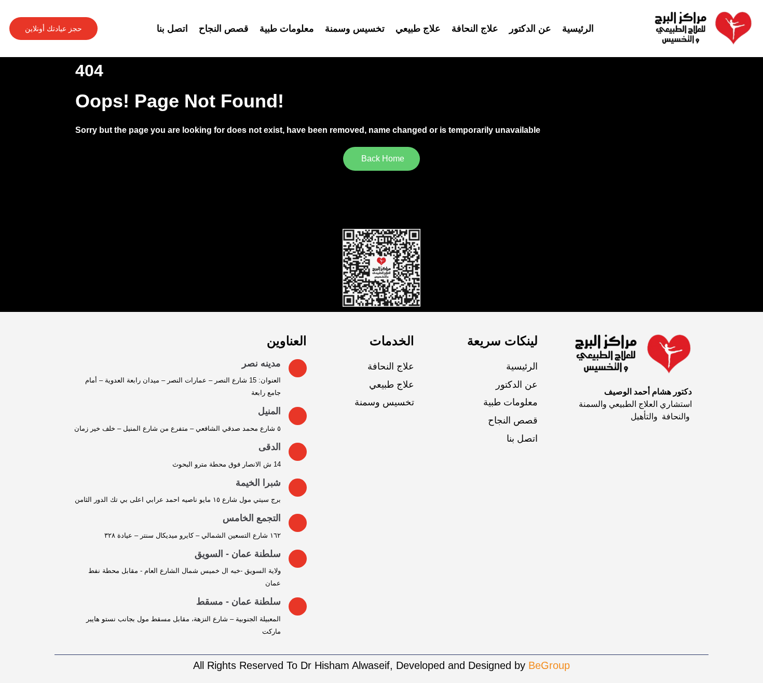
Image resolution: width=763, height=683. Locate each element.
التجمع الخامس (252, 518)
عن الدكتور (530, 28)
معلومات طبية (287, 28)
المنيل (269, 411)
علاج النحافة (475, 28)
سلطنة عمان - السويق (238, 554)
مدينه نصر (261, 363)
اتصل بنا (172, 28)
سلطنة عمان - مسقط (238, 601)
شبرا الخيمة (258, 482)
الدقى (269, 447)
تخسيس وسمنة (355, 28)
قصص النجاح (224, 28)
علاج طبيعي (418, 28)
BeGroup (549, 665)
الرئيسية (578, 28)
